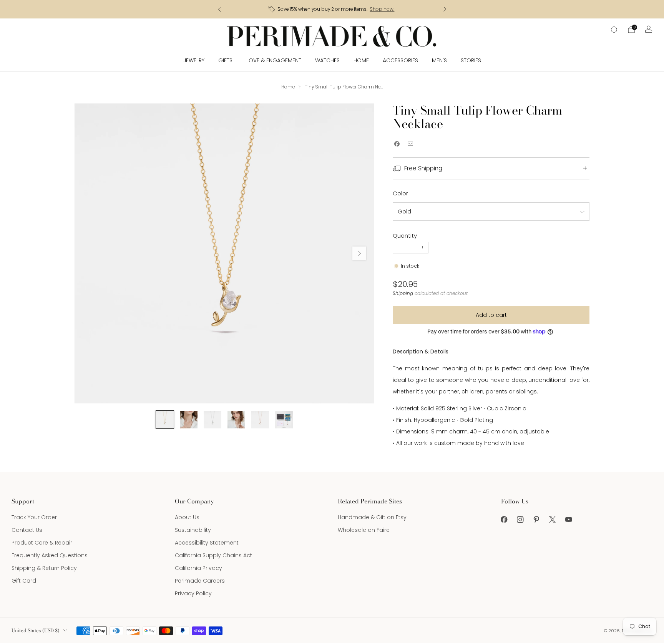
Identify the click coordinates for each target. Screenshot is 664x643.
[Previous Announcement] (219, 9)
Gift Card (24, 581)
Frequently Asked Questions (50, 555)
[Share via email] (410, 144)
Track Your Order (34, 517)
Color (400, 193)
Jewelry (193, 60)
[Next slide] (359, 253)
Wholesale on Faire (364, 530)
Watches (327, 60)
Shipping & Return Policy (44, 568)
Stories (471, 60)
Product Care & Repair (42, 542)
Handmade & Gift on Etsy (372, 517)
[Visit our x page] (552, 519)
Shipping (403, 293)
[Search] (614, 29)
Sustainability (193, 530)
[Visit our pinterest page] (536, 519)
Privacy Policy (193, 593)
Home (361, 60)
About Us (187, 517)
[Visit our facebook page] (504, 519)
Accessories (400, 60)
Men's (439, 60)
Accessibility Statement (207, 542)
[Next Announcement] (445, 9)
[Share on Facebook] (397, 144)
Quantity (405, 236)
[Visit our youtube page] (569, 519)
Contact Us (27, 530)
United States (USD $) (36, 630)
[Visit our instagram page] (520, 519)
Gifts (225, 60)
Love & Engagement (273, 60)
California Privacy (198, 568)
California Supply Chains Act (213, 555)
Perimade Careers (200, 581)
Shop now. (382, 9)
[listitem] (332, 9)
